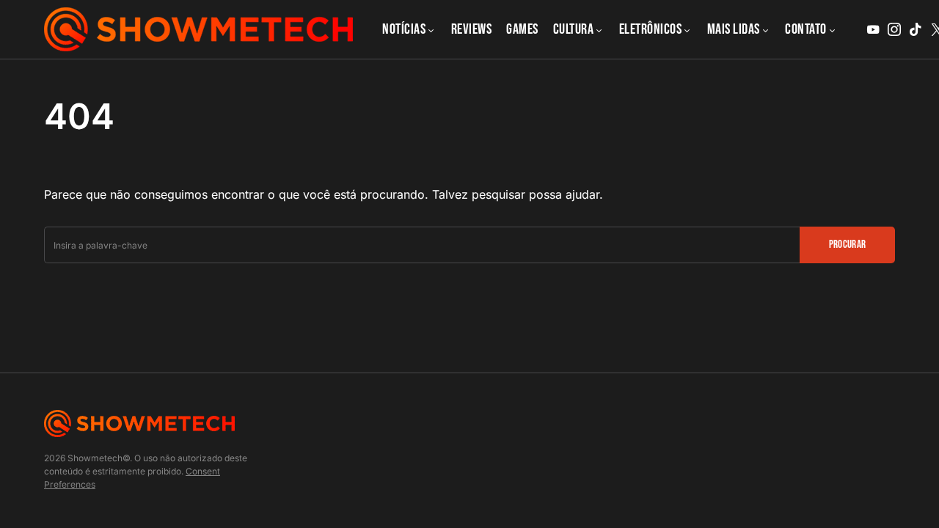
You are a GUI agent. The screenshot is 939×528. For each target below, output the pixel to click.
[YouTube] (873, 29)
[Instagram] (894, 29)
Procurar (847, 245)
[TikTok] (915, 29)
